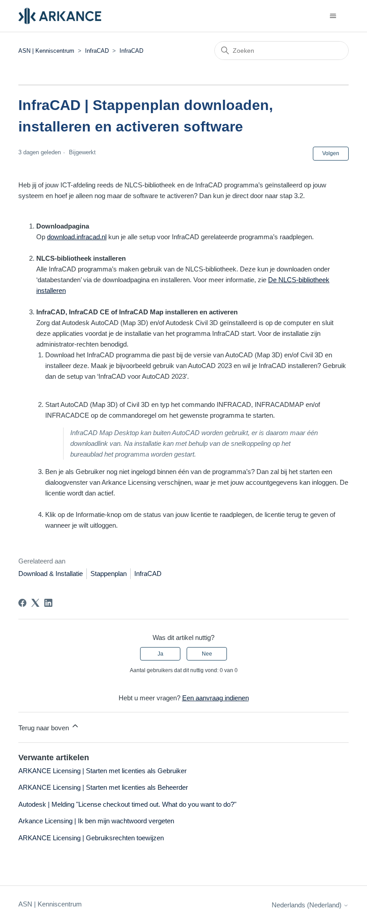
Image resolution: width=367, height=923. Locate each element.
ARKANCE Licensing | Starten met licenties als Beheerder (103, 787)
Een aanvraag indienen (215, 698)
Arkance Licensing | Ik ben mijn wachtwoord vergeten (96, 821)
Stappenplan (108, 573)
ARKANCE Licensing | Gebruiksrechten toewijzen (91, 838)
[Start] (59, 16)
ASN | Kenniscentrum (47, 50)
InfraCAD (97, 50)
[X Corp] (35, 603)
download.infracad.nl (77, 237)
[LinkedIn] (48, 603)
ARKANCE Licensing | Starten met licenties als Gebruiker (102, 771)
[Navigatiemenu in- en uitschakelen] (333, 16)
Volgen (330, 153)
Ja (160, 654)
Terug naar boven (44, 728)
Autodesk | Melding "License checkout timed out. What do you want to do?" (127, 804)
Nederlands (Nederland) (307, 905)
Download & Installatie (50, 573)
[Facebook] (22, 603)
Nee (207, 654)
